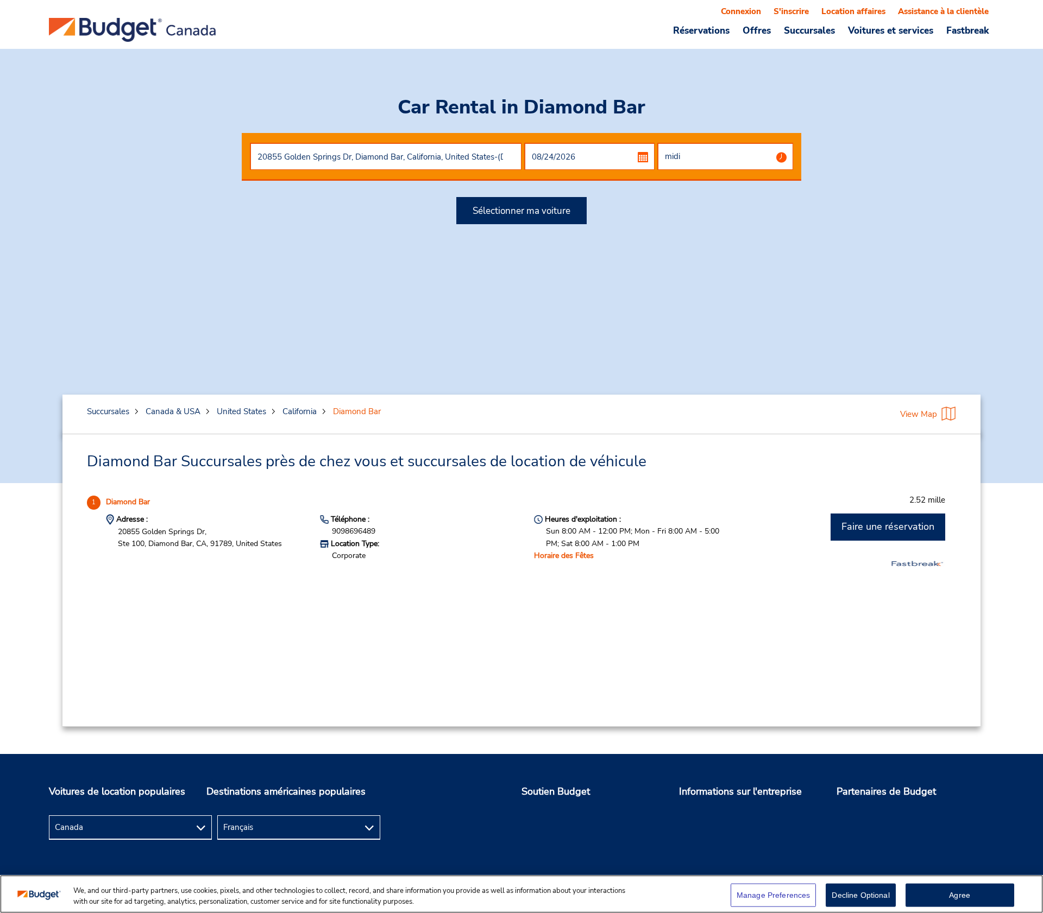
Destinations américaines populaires (286, 791)
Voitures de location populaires (117, 791)
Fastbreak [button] (967, 30)
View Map (918, 414)
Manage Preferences (773, 895)
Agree (959, 895)
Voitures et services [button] (890, 30)
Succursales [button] (809, 30)
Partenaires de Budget (886, 791)
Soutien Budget (556, 791)
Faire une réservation (887, 526)
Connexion (741, 11)
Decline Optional (860, 895)
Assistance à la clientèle (943, 11)
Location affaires (853, 11)
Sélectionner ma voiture (521, 211)
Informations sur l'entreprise (740, 791)
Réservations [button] (701, 30)
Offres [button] (757, 30)
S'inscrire (791, 11)
